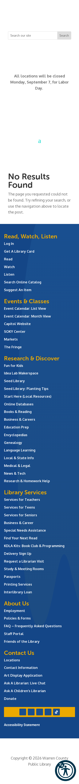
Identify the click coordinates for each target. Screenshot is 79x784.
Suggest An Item (17, 290)
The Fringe (13, 347)
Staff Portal (14, 634)
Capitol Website (17, 324)
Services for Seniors (20, 515)
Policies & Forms (17, 618)
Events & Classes (26, 301)
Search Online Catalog (22, 282)
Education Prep (16, 427)
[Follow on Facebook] (22, 20)
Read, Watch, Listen (30, 236)
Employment (14, 611)
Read (8, 259)
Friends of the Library (22, 641)
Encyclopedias (15, 435)
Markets (11, 339)
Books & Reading (18, 412)
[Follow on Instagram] (39, 20)
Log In (9, 244)
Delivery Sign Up (17, 553)
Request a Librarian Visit (24, 561)
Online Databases (18, 404)
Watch (9, 267)
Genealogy (13, 443)
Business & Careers (19, 419)
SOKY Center (14, 331)
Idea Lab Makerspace (21, 373)
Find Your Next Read (20, 538)
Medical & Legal (17, 466)
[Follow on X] (31, 20)
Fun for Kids (13, 366)
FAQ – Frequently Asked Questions (33, 626)
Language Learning (19, 450)
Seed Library (14, 381)
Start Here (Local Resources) (27, 396)
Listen (9, 274)
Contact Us (19, 652)
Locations (12, 660)
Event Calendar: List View (25, 308)
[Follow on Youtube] (48, 20)
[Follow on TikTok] (56, 20)
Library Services (25, 492)
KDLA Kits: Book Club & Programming (34, 546)
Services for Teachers (22, 499)
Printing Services (18, 584)
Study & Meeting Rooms (24, 569)
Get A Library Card (19, 251)
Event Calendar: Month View (27, 316)
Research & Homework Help (27, 481)
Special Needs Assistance (25, 530)
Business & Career (18, 523)
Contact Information (21, 668)
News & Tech (14, 473)
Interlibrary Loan (18, 592)
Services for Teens (19, 507)
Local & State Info (19, 458)
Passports (12, 577)
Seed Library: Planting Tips (26, 389)
